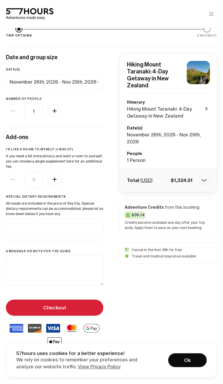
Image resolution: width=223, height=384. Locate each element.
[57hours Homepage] (29, 14)
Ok (187, 360)
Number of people (24, 99)
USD (146, 180)
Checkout (54, 308)
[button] (168, 180)
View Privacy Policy (99, 366)
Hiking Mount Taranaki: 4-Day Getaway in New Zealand (148, 75)
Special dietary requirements (36, 197)
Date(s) (13, 69)
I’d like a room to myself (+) (39, 149)
